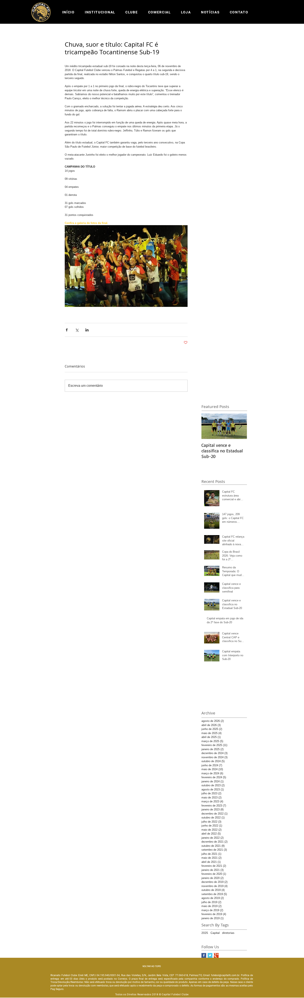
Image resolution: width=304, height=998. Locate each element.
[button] (100, 12)
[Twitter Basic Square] (210, 955)
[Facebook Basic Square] (203, 955)
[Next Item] (240, 426)
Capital (215, 932)
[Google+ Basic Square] (216, 955)
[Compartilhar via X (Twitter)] (77, 330)
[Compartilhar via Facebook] (67, 330)
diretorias (228, 932)
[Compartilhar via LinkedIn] (87, 330)
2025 (204, 932)
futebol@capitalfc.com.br (225, 975)
